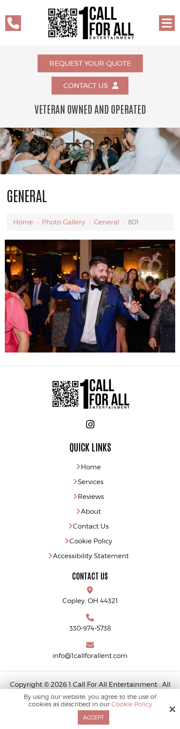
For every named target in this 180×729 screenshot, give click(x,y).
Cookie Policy (131, 704)
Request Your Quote (90, 63)
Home (23, 222)
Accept (93, 717)
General (106, 222)
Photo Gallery (63, 222)
